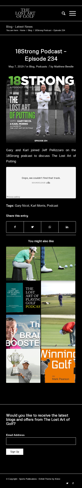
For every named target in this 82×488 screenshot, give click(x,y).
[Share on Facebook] (15, 227)
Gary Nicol (22, 205)
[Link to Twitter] (67, 483)
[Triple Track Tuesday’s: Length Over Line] (58, 298)
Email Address (15, 435)
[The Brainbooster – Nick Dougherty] (23, 332)
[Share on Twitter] (32, 227)
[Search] (61, 13)
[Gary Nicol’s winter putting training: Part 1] (58, 264)
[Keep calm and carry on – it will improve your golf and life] (58, 332)
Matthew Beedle (64, 66)
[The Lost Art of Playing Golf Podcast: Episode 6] (23, 298)
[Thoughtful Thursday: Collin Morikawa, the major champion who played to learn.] (23, 366)
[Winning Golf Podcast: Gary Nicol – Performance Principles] (58, 366)
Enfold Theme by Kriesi (49, 479)
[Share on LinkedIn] (67, 227)
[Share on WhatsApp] (49, 227)
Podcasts (41, 66)
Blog (32, 66)
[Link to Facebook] (73, 483)
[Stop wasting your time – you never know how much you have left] (23, 264)
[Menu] (70, 13)
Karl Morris (38, 205)
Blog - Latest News (19, 26)
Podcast (52, 205)
